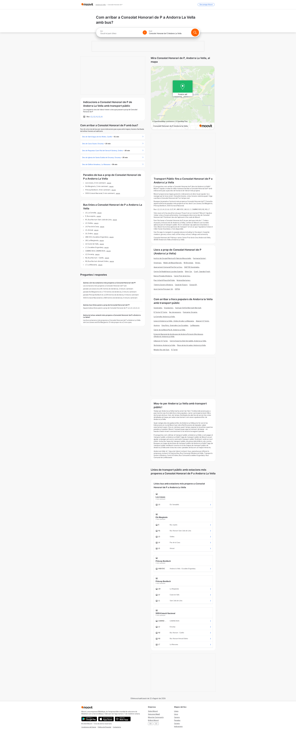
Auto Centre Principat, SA (163, 289)
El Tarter (174, 350)
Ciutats (177, 723)
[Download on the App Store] (106, 719)
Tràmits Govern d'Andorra (163, 285)
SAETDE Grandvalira (191, 267)
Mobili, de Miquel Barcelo (172, 263)
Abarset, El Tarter (202, 321)
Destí (150, 31)
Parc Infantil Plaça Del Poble (164, 280)
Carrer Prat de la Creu (182, 276)
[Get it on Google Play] (89, 719)
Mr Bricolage (188, 263)
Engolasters (168, 308)
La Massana (194, 325)
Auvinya (157, 325)
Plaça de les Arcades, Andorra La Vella (191, 345)
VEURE (109, 183)
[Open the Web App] (123, 719)
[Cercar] (195, 32)
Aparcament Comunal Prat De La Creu (168, 267)
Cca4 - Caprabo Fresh (202, 271)
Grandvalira (158, 308)
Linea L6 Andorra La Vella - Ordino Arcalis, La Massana (174, 321)
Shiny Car (188, 271)
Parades (177, 720)
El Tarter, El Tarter (160, 312)
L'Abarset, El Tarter (161, 341)
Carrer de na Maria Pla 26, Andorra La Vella (169, 330)
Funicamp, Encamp (190, 312)
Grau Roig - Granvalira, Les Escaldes (175, 325)
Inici (101, 31)
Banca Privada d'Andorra (163, 276)
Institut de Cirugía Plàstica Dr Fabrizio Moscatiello (172, 258)
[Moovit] (87, 4)
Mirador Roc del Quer (161, 350)
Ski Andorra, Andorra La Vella (164, 345)
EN (150, 724)
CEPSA (177, 289)
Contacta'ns (117, 727)
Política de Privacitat (104, 727)
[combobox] (120, 33)
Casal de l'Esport (181, 285)
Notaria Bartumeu (183, 280)
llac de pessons (175, 312)
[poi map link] (183, 98)
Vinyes (197, 263)
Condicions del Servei (88, 727)
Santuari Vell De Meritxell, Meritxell (188, 308)
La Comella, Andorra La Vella (164, 317)
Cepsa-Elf (193, 285)
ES (156, 724)
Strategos (157, 263)
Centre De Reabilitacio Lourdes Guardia (168, 271)
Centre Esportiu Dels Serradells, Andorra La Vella (188, 341)
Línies (176, 711)
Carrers (177, 717)
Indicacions (178, 726)
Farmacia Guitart (199, 258)
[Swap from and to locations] (145, 32)
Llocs (176, 714)
